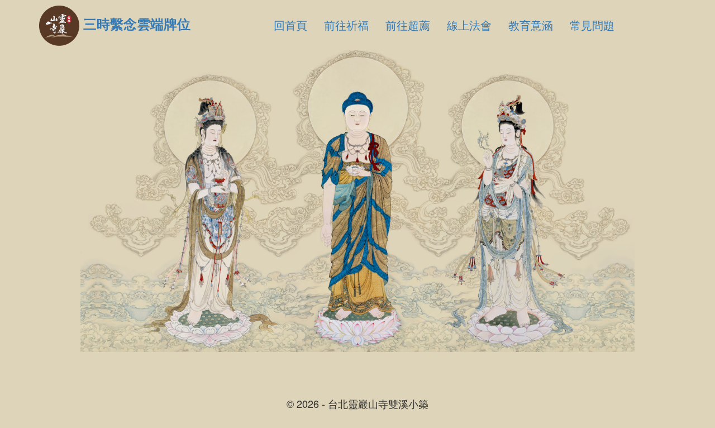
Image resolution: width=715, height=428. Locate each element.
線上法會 (469, 25)
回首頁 (290, 25)
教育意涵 (530, 25)
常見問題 (592, 25)
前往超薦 (407, 25)
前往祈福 (346, 25)
